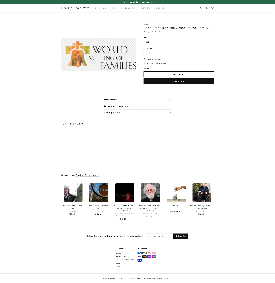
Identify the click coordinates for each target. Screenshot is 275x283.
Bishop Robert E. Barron (154, 32)
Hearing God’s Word (75, 8)
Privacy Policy (149, 278)
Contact (118, 266)
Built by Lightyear (133, 278)
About (117, 263)
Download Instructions (116, 106)
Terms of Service (163, 278)
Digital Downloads (105, 8)
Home (146, 24)
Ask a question (112, 112)
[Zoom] (98, 54)
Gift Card (147, 8)
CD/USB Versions (129, 8)
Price (146, 38)
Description (110, 100)
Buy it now (178, 81)
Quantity (148, 48)
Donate (160, 8)
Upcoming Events (122, 256)
